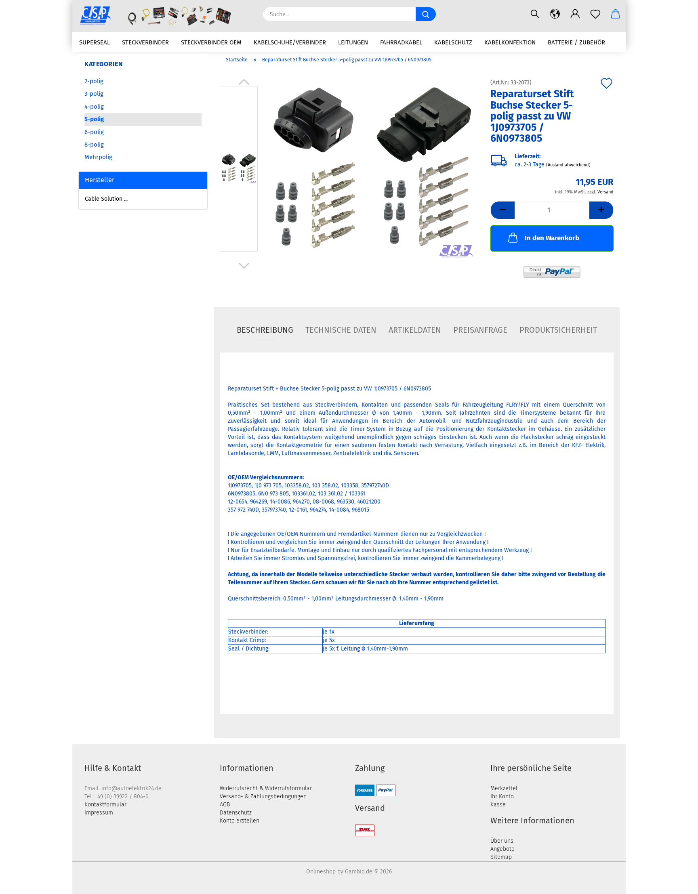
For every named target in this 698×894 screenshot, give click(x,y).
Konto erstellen (239, 820)
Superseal (94, 42)
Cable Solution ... (106, 198)
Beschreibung (265, 330)
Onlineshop (321, 871)
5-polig (94, 119)
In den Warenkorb (552, 238)
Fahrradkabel (401, 42)
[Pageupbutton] (676, 882)
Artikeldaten (415, 330)
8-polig (94, 144)
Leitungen (353, 42)
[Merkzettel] (595, 14)
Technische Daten (340, 330)
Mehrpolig (98, 157)
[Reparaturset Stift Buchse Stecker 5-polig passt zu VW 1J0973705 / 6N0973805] (372, 170)
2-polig (93, 81)
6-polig (94, 132)
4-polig (94, 106)
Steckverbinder (145, 42)
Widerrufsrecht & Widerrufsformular (266, 788)
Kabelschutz (453, 42)
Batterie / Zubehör (576, 42)
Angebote (502, 849)
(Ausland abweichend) (568, 165)
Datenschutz (236, 812)
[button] (555, 14)
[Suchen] (535, 14)
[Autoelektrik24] (164, 16)
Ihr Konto (502, 796)
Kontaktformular (105, 804)
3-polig (93, 93)
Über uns (501, 840)
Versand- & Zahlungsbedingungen (263, 796)
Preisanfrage (480, 330)
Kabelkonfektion (510, 42)
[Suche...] (426, 14)
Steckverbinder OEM (211, 42)
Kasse (498, 804)
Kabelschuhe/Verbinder (290, 42)
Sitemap (501, 857)
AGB (225, 804)
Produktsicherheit (558, 330)
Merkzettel (503, 788)
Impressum (98, 812)
